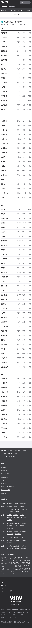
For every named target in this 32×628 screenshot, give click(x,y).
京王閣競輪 (10, 511)
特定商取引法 (15, 609)
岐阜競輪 (17, 523)
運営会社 (3, 609)
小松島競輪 (16, 540)
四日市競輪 (10, 528)
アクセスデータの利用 (6, 591)
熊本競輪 (23, 548)
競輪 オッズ (4, 483)
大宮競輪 (17, 509)
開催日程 (3, 10)
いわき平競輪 (23, 503)
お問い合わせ (4, 585)
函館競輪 (9, 503)
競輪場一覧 (4, 470)
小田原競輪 (16, 517)
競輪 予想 (3, 480)
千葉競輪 (15, 515)
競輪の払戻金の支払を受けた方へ (9, 617)
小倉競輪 (9, 546)
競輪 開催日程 (5, 474)
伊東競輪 (23, 517)
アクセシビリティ (5, 588)
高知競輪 (23, 540)
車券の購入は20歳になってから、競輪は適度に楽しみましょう (15, 612)
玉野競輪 (9, 537)
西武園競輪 (24, 509)
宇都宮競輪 (10, 509)
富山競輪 (15, 525)
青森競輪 (15, 503)
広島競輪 (15, 537)
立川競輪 (17, 511)
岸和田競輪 (18, 534)
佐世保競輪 (10, 548)
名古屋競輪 (10, 523)
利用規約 (9, 609)
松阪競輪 (22, 525)
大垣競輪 (23, 523)
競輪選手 (3, 493)
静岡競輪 (9, 520)
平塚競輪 (9, 517)
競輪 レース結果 (5, 490)
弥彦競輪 (9, 506)
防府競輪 (22, 537)
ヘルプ (2, 582)
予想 (15, 10)
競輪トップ (4, 467)
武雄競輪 (23, 546)
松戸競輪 (9, 515)
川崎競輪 (22, 515)
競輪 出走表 (4, 477)
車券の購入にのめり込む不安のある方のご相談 (12, 615)
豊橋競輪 (9, 525)
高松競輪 (9, 540)
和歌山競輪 (10, 534)
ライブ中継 (27, 10)
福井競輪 (9, 531)
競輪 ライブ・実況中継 (7, 486)
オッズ (20, 10)
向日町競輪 (23, 531)
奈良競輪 (15, 531)
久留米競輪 (16, 546)
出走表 (10, 10)
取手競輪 (22, 506)
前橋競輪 (15, 506)
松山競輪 (9, 543)
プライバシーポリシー (25, 609)
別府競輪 (17, 548)
